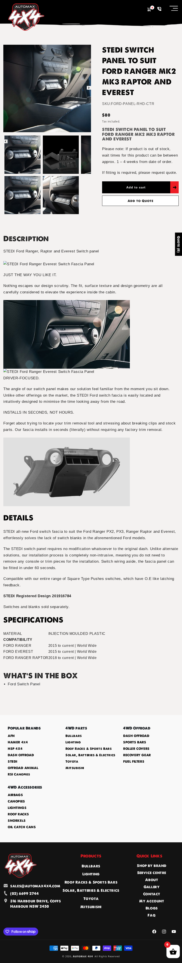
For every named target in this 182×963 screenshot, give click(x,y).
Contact (151, 894)
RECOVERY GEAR (137, 755)
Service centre (151, 872)
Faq (152, 915)
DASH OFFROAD (21, 755)
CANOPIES (16, 801)
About (151, 880)
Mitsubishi (74, 768)
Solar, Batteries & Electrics (90, 755)
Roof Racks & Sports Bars (88, 749)
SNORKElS (17, 821)
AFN (11, 736)
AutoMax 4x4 (83, 956)
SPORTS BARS (134, 742)
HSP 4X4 (15, 749)
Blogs (152, 908)
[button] (174, 8)
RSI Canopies (19, 774)
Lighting (73, 742)
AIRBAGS (15, 795)
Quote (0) (178, 244)
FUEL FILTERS (133, 761)
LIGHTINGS (17, 808)
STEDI (12, 761)
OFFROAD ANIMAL (23, 768)
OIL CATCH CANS (22, 827)
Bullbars (73, 736)
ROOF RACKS (18, 814)
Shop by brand (151, 865)
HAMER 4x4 (18, 742)
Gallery (152, 887)
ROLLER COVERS (136, 749)
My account (151, 901)
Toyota (71, 761)
